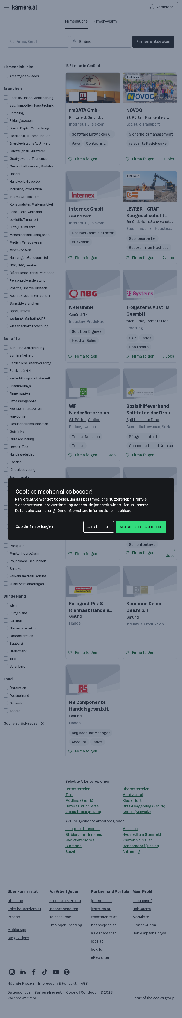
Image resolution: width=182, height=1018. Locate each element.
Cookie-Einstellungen (34, 526)
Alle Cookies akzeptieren (141, 527)
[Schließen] (168, 482)
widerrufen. (120, 505)
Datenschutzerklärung (35, 510)
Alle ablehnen (98, 527)
